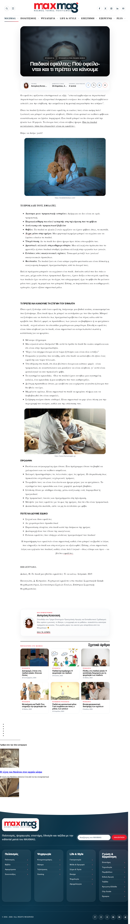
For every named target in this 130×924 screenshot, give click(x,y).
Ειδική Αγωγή (108, 877)
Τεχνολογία (107, 867)
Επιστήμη (106, 862)
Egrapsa (105, 896)
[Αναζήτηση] (6, 8)
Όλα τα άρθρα (43, 632)
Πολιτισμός (10, 860)
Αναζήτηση (119, 837)
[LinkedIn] (117, 8)
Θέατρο (40, 865)
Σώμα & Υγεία (75, 869)
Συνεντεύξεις (10, 874)
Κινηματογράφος (44, 860)
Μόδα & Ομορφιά (77, 865)
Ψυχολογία (49, 58)
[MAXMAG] (56, 7)
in (99, 85)
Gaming (40, 874)
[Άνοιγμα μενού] (13, 8)
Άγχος (28, 233)
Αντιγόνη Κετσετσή (48, 615)
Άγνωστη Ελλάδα (109, 887)
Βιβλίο (8, 865)
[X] (105, 8)
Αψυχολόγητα (76, 884)
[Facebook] (99, 8)
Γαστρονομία (75, 860)
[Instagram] (111, 8)
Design (73, 874)
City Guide (106, 891)
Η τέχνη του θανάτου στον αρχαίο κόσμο (21, 772)
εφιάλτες (68, 553)
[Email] (123, 8)
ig (113, 917)
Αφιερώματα (10, 869)
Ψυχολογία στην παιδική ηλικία (72, 58)
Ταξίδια (105, 882)
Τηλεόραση (42, 869)
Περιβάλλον (107, 872)
